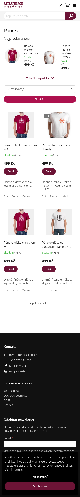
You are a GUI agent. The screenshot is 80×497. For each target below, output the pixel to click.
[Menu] (74, 5)
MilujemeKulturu (18, 366)
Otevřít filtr (40, 99)
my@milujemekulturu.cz (23, 355)
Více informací (14, 470)
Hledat (70, 16)
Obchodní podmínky (15, 395)
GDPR (7, 400)
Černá (15, 196)
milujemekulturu (18, 371)
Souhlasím (40, 486)
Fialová (53, 196)
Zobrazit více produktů (38, 78)
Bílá (6, 196)
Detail (11, 171)
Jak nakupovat (12, 390)
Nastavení (40, 477)
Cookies (8, 405)
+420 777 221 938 (20, 360)
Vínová (26, 196)
